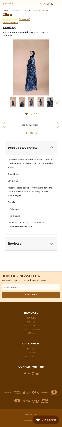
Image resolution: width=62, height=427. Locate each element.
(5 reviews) (24, 19)
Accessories (31, 356)
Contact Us (31, 325)
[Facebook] (26, 133)
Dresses (31, 349)
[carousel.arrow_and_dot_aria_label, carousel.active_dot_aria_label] (26, 114)
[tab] (31, 148)
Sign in (25, 329)
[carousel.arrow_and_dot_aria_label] (31, 114)
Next (57, 103)
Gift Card (31, 318)
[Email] (31, 133)
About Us (31, 322)
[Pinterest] (36, 133)
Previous (5, 103)
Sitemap (31, 333)
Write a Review (10, 22)
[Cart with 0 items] (51, 3)
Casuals (31, 352)
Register (36, 329)
